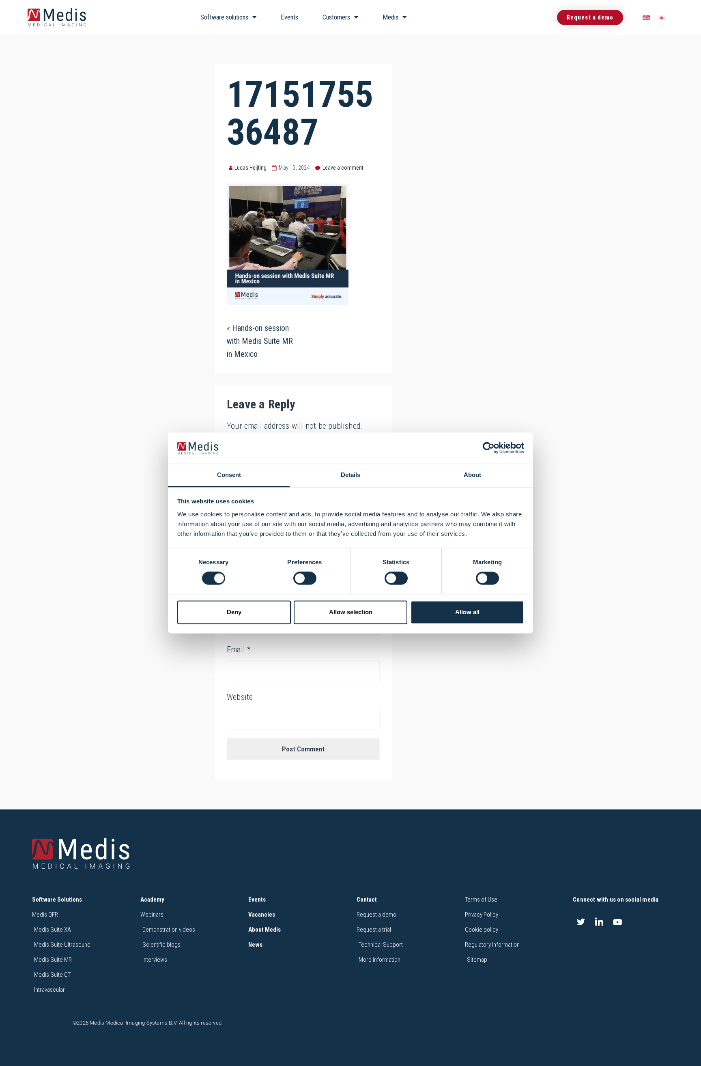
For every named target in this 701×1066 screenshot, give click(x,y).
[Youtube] (618, 922)
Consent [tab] (229, 474)
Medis (390, 17)
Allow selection (350, 612)
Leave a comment (343, 167)
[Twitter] (581, 922)
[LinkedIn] (599, 922)
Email (239, 649)
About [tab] (472, 474)
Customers (336, 17)
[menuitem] (646, 17)
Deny (234, 612)
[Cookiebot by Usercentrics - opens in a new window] (488, 448)
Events (289, 17)
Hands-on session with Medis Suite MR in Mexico (260, 341)
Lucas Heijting (250, 167)
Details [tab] (350, 474)
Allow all (467, 612)
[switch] (304, 578)
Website (240, 697)
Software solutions (224, 17)
